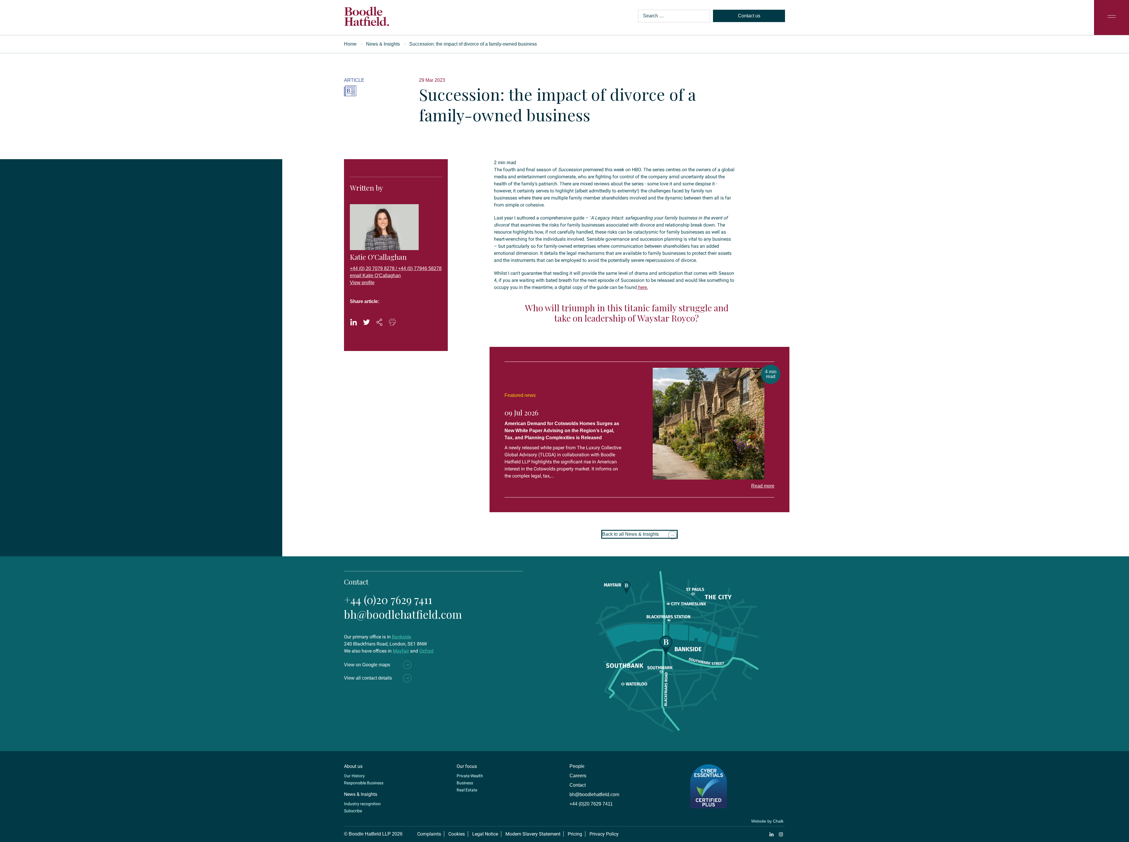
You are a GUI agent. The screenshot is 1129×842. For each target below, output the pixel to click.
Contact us (749, 15)
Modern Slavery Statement (532, 834)
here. (642, 287)
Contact (577, 785)
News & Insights (383, 43)
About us (353, 766)
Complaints (429, 834)
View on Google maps (367, 664)
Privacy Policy (604, 834)
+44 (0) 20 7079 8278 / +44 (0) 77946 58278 (396, 268)
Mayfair (401, 651)
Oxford (426, 651)
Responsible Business (363, 783)
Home (350, 43)
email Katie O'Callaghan (375, 275)
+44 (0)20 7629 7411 (388, 599)
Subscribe (353, 810)
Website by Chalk (767, 821)
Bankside (401, 637)
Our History (354, 775)
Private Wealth (470, 775)
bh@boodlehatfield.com (403, 614)
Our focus (467, 766)
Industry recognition (362, 803)
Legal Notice (485, 834)
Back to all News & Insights (630, 534)
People (576, 766)
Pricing (575, 834)
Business (465, 783)
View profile (362, 282)
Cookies (456, 834)
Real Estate (467, 790)
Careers (577, 775)
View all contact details (368, 677)
